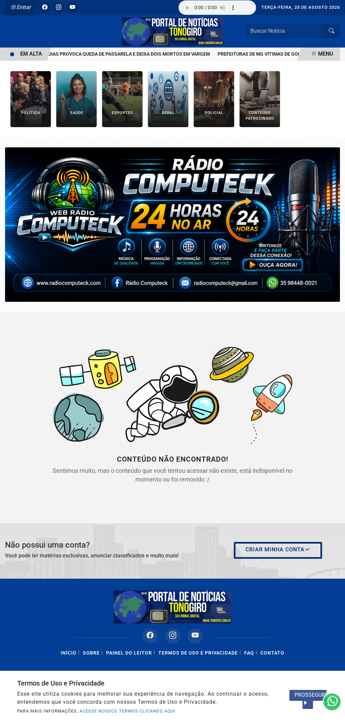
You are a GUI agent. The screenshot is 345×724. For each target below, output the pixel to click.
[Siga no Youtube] (72, 7)
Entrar (23, 7)
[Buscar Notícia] (331, 31)
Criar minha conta (275, 549)
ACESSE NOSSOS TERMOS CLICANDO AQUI (128, 711)
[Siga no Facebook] (44, 7)
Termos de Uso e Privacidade (198, 653)
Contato (272, 653)
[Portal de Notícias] (172, 31)
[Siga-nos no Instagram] (172, 636)
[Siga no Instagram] (58, 7)
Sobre (91, 653)
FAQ (249, 653)
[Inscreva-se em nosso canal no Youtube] (195, 636)
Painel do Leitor (129, 653)
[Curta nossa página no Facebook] (150, 636)
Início (68, 653)
